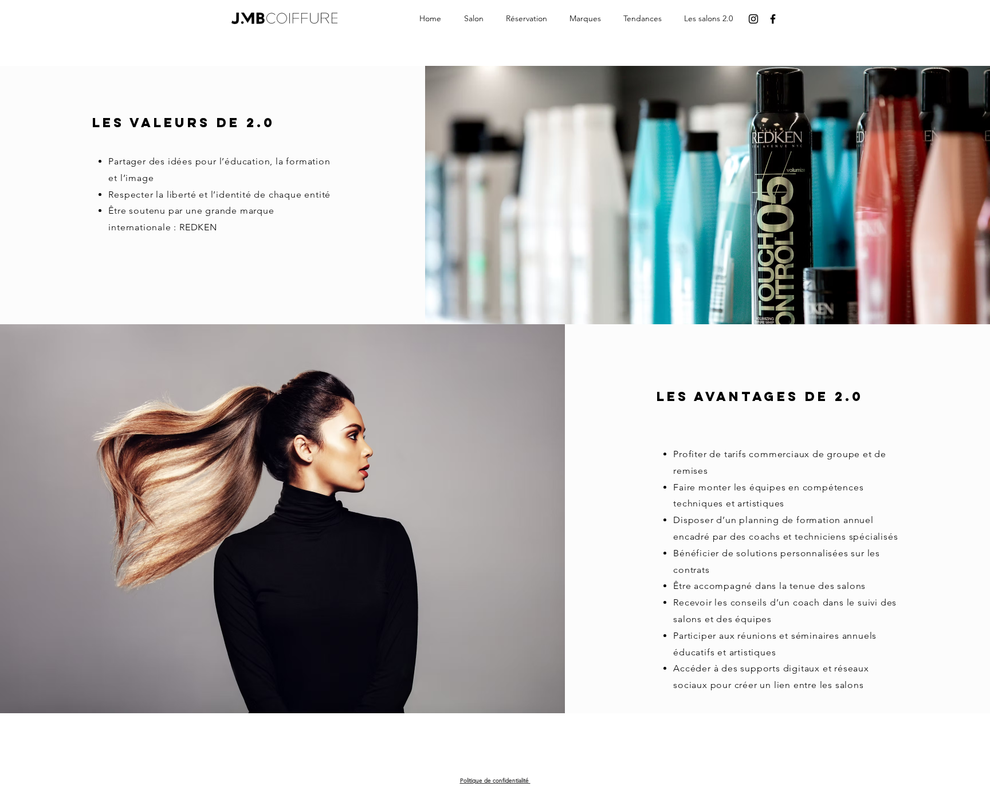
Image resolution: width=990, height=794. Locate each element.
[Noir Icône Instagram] (753, 19)
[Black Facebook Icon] (773, 19)
